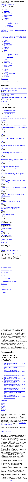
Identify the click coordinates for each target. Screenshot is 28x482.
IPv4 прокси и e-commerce (7, 214)
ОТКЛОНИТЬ (10, 4)
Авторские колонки (13, 30)
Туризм (9, 22)
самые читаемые (5, 248)
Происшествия (8, 15)
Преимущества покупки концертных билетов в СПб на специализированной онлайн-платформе (14, 126)
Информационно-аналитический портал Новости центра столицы (14, 366)
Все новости (4, 30)
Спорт (5, 19)
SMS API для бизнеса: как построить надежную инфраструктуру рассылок (13, 146)
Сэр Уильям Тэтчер (6, 224)
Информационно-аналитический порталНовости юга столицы (14, 382)
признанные (4, 461)
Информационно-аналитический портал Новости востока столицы (14, 389)
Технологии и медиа (12, 23)
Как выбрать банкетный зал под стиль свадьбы (13, 132)
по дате (12, 248)
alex (2, 121)
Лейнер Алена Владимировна (8, 253)
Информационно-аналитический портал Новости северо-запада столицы (14, 372)
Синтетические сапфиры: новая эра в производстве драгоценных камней (10, 207)
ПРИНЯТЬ (3, 4)
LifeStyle (9, 25)
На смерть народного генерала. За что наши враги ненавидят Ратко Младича (14, 93)
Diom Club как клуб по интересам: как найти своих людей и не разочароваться (12, 139)
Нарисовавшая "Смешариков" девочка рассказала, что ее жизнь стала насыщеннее (14, 89)
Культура (6, 18)
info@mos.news (8, 424)
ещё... (5, 20)
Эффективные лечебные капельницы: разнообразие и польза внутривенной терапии (13, 167)
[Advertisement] (14, 311)
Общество (6, 11)
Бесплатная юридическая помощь (17, 32)
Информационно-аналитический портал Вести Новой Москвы (14, 397)
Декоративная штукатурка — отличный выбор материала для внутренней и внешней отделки (13, 174)
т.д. (11, 480)
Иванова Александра (6, 228)
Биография (10, 26)
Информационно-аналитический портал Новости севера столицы (14, 369)
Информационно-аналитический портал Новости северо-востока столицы (14, 391)
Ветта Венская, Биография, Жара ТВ (10, 201)
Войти (2, 29)
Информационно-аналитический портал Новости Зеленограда (14, 394)
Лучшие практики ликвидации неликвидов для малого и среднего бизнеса (13, 188)
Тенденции (7, 12)
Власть (5, 9)
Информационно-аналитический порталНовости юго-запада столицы (14, 379)
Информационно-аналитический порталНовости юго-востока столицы (14, 384)
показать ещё (4, 101)
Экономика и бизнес (9, 13)
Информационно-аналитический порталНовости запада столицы (14, 376)
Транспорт (6, 16)
